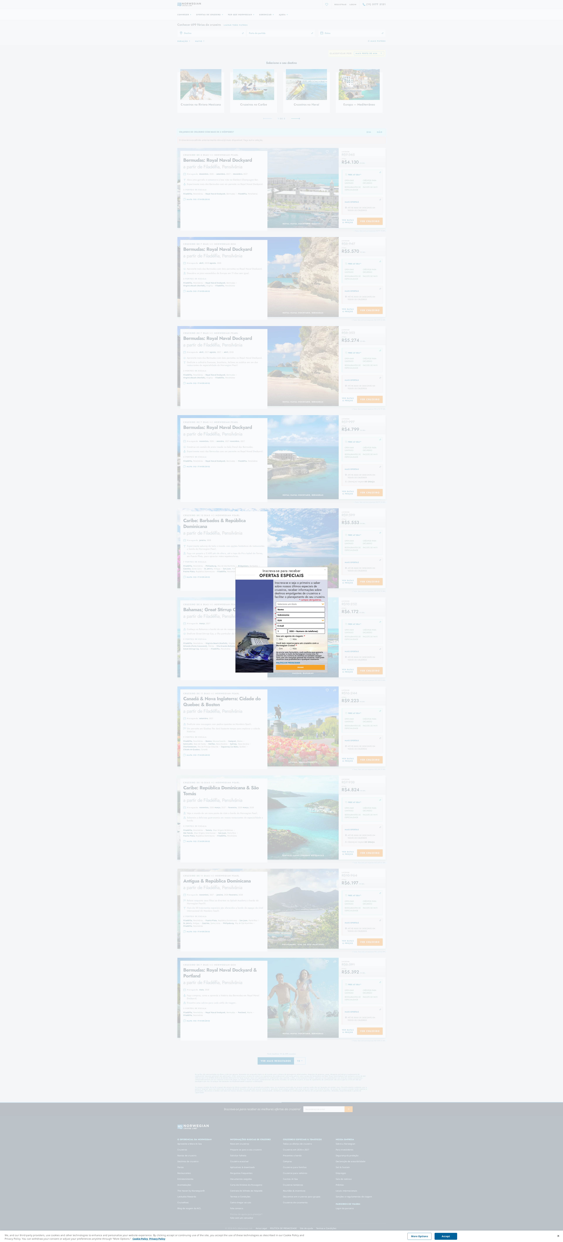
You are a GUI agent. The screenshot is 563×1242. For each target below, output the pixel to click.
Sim (281, 639)
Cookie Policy (140, 1238)
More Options (419, 1236)
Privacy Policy (157, 1238)
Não (295, 639)
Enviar (300, 667)
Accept (446, 1236)
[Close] (558, 1236)
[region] (281, 1236)
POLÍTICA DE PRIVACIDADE (288, 663)
